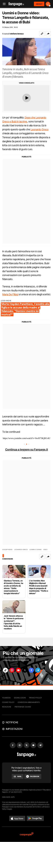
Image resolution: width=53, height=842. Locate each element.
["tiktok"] (5, 670)
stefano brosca (17, 33)
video (45, 549)
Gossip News (7, 549)
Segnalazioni (20, 698)
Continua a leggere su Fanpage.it (26, 449)
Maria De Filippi (10, 294)
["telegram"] (37, 670)
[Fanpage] (26, 754)
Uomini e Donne (35, 549)
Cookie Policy (8, 702)
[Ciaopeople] (26, 834)
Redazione (6, 707)
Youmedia (6, 698)
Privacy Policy (35, 698)
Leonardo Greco (39, 129)
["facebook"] (31, 670)
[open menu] (3, 4)
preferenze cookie (23, 707)
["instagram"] (11, 670)
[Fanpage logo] (16, 4)
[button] (48, 33)
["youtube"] (18, 670)
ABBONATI (39, 4)
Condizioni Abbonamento (29, 702)
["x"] (24, 670)
